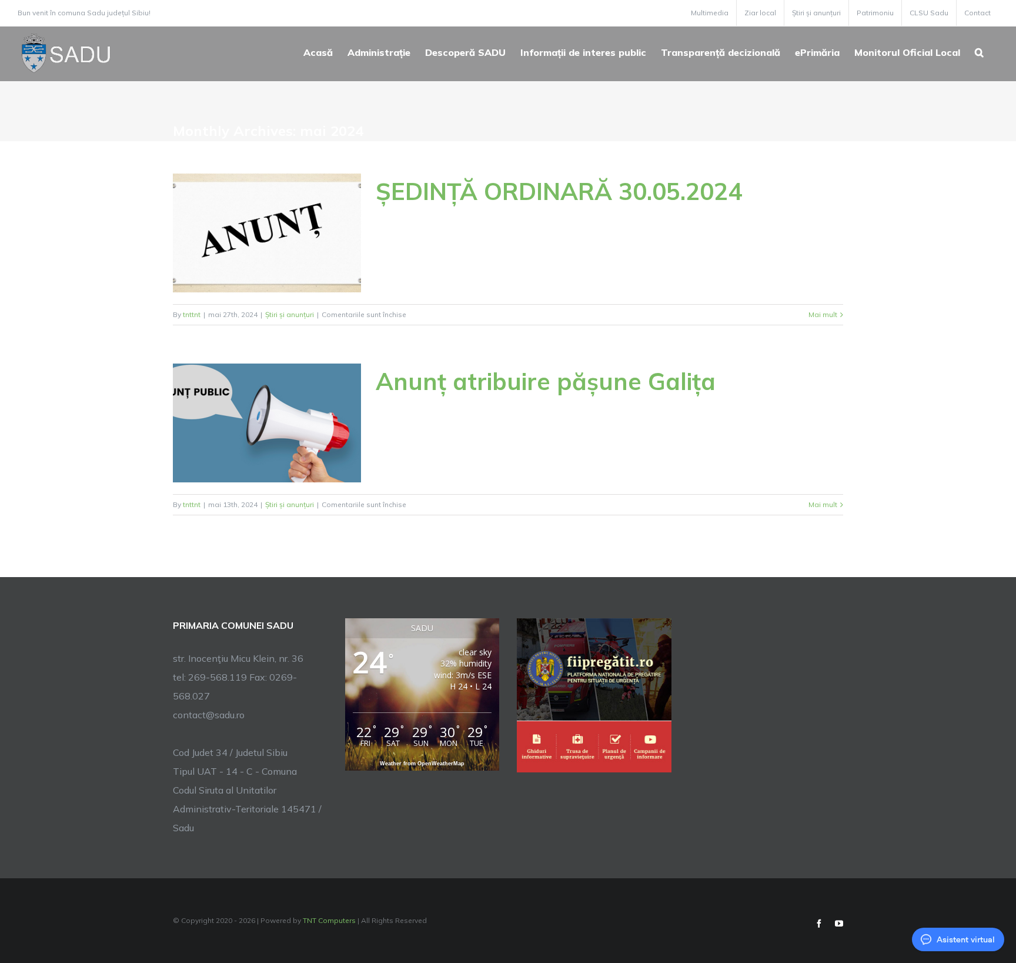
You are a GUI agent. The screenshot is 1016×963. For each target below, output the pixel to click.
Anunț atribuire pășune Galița (546, 381)
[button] (979, 51)
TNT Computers (329, 920)
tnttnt (191, 314)
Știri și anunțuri (289, 314)
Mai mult (822, 314)
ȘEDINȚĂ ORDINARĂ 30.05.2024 (559, 191)
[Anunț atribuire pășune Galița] (267, 423)
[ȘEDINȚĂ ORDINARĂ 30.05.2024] (267, 233)
